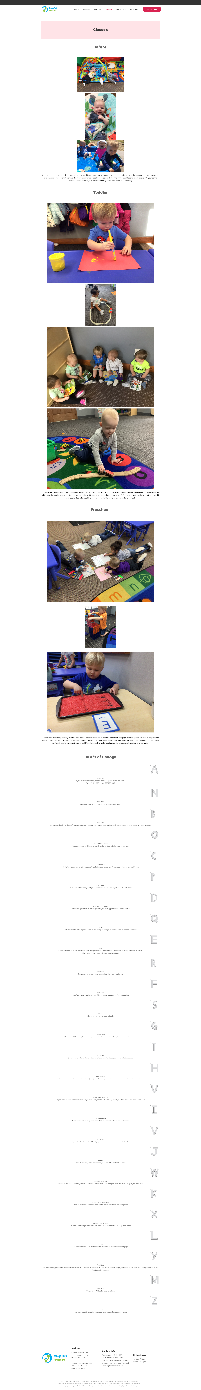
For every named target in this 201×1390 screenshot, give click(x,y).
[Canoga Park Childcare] (49, 9)
